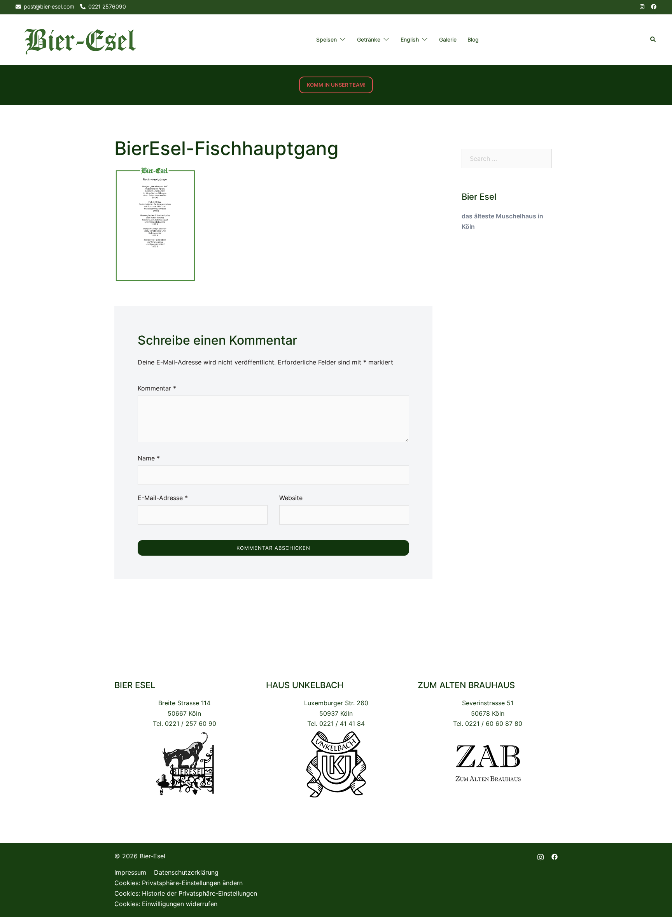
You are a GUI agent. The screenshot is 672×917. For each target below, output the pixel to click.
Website (291, 498)
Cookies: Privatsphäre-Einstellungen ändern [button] (178, 883)
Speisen (326, 39)
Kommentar (157, 388)
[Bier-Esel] (80, 39)
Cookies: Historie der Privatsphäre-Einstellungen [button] (185, 893)
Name (149, 458)
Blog (473, 39)
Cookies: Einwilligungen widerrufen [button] (165, 904)
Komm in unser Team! (336, 85)
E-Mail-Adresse (163, 498)
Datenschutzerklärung (186, 872)
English (410, 39)
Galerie (448, 39)
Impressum (130, 872)
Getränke (368, 39)
